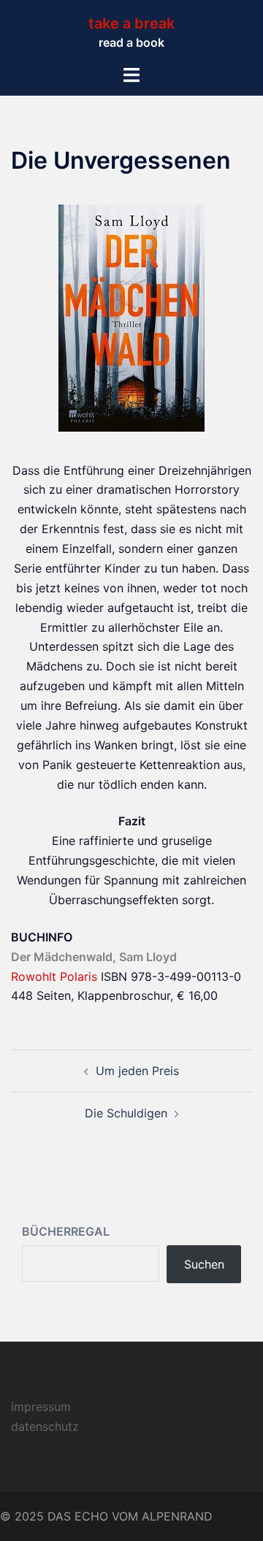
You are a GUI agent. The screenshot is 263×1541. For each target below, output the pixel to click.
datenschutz (45, 1426)
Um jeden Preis (137, 1070)
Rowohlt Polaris (54, 976)
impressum (41, 1406)
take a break (131, 23)
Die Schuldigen (126, 1113)
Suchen (204, 1264)
